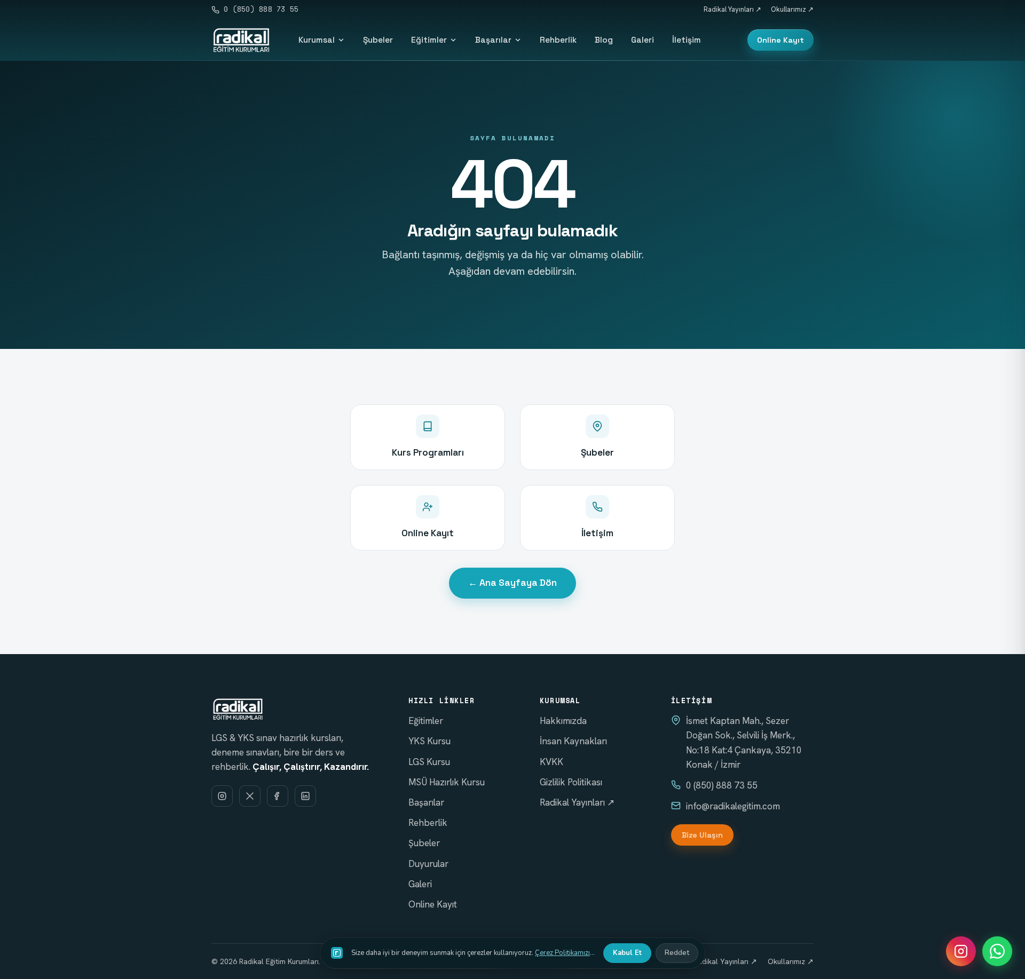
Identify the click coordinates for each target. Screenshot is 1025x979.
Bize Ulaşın (702, 835)
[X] (250, 796)
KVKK (551, 762)
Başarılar (493, 40)
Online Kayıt (780, 40)
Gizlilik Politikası (571, 782)
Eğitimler (429, 40)
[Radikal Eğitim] (241, 40)
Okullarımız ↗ (792, 9)
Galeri (642, 40)
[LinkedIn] (305, 796)
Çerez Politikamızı (562, 953)
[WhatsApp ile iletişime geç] (997, 951)
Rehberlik (558, 40)
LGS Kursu (429, 762)
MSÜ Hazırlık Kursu (446, 782)
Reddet (677, 953)
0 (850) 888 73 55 (261, 9)
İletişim (686, 40)
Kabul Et (627, 953)
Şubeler (378, 40)
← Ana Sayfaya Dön (512, 582)
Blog (604, 40)
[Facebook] (277, 796)
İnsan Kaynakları (573, 741)
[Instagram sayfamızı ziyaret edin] (961, 951)
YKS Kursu (429, 741)
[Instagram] (222, 796)
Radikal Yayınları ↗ (732, 9)
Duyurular (428, 864)
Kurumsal (316, 40)
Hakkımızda (563, 721)
